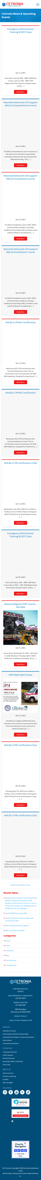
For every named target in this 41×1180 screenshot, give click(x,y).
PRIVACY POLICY (20, 1016)
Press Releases (10, 960)
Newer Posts (15, 885)
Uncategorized (10, 965)
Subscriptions (7, 1040)
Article (7, 941)
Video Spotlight (8, 1083)
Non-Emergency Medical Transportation (16, 1034)
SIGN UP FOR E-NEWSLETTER (20, 1020)
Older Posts (25, 885)
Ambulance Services (9, 1031)
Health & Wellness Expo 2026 (16, 913)
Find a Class (6, 1065)
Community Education (10, 1052)
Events (7, 946)
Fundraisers (9, 950)
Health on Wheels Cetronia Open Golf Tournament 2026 (19, 919)
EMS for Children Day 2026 (14, 930)
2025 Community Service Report (17, 925)
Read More (20, 92)
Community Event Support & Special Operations (18, 1037)
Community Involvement (10, 1043)
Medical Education (9, 1058)
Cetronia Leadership (9, 1076)
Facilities (6, 1079)
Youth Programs (8, 1055)
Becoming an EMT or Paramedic (13, 1061)
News (7, 955)
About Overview (8, 1073)
